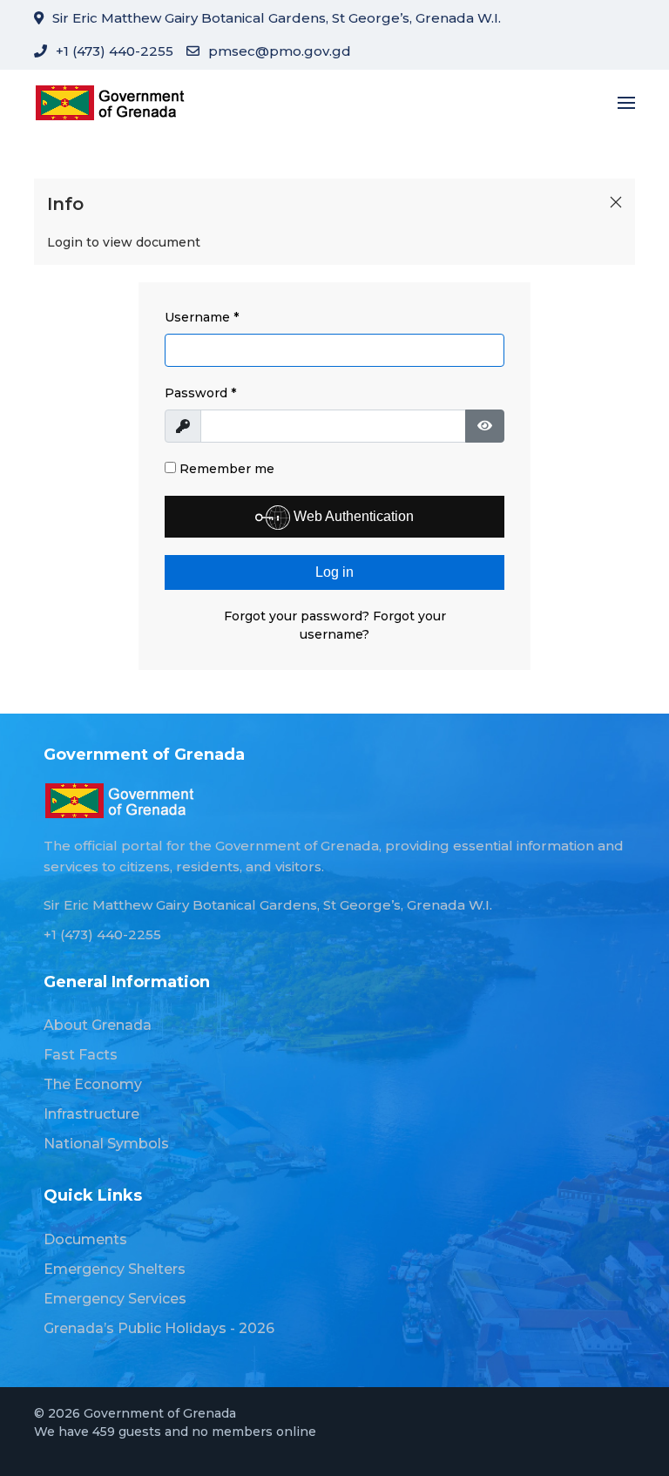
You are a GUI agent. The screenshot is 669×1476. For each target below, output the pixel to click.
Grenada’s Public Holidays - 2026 (159, 1328)
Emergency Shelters (115, 1269)
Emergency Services (115, 1298)
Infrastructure (91, 1114)
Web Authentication (352, 516)
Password (200, 393)
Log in (334, 572)
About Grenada (98, 1025)
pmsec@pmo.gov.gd (279, 51)
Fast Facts (81, 1054)
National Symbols (106, 1143)
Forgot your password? (298, 616)
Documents (85, 1239)
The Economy (93, 1084)
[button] (626, 102)
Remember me (225, 469)
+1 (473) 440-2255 (114, 51)
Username (202, 317)
